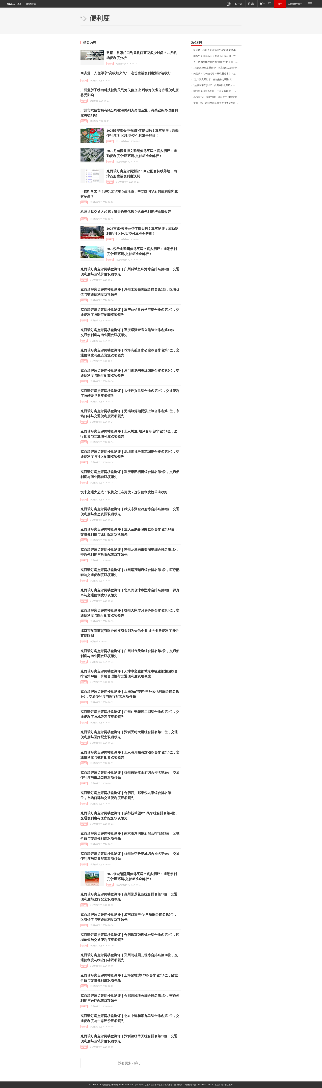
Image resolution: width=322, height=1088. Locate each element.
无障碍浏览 (31, 4)
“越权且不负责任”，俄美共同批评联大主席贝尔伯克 (217, 85)
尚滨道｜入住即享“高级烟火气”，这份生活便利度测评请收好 (125, 73)
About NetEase (126, 1084)
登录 (280, 4)
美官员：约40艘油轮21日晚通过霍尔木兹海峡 (216, 73)
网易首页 (11, 4)
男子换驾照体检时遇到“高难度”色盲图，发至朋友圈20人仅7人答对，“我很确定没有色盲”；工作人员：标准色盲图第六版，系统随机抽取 (217, 62)
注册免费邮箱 (294, 4)
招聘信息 (158, 1084)
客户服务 (168, 1084)
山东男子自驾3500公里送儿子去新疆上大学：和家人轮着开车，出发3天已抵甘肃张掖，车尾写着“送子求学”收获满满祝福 (217, 56)
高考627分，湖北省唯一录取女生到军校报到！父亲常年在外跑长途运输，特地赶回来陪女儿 (217, 97)
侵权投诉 (229, 1084)
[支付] (261, 3)
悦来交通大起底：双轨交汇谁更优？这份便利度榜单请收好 (124, 492)
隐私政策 (178, 1084)
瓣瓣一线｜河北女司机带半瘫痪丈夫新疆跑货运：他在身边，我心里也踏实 (217, 103)
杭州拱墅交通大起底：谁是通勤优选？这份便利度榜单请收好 (125, 211)
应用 (19, 4)
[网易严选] (251, 3)
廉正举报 (219, 1084)
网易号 (110, 63)
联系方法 (149, 1084)
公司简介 (139, 1084)
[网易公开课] (240, 3)
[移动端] (229, 3)
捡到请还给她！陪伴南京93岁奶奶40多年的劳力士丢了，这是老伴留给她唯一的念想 (217, 50)
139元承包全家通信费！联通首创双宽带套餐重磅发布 (217, 68)
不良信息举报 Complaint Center (198, 1084)
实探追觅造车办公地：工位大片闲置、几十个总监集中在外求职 (217, 91)
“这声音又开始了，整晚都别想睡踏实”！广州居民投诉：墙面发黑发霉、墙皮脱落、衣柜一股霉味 (217, 79)
